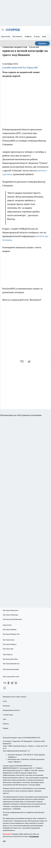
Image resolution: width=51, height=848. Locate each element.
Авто (4, 719)
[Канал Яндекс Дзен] (16, 682)
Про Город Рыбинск (9, 644)
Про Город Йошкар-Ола (11, 634)
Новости (6, 724)
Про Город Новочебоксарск (12, 619)
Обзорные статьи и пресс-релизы (14, 697)
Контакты (6, 706)
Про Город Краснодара (11, 669)
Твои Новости (8, 654)
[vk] (22, 361)
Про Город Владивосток (11, 663)
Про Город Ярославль (10, 659)
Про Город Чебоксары (10, 615)
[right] (48, 36)
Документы (5, 36)
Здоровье (45, 36)
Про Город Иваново (9, 629)
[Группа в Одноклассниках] (8, 682)
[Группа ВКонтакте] (5, 682)
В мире (37, 36)
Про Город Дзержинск (10, 610)
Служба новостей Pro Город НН (20, 67)
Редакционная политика (11, 710)
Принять (42, 43)
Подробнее (17, 809)
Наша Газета (7, 625)
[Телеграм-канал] (12, 682)
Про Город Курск (8, 640)
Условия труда (8, 715)
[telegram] (29, 361)
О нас (5, 701)
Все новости (17, 36)
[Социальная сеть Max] (5, 687)
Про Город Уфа (8, 649)
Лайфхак (28, 36)
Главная (5, 728)
